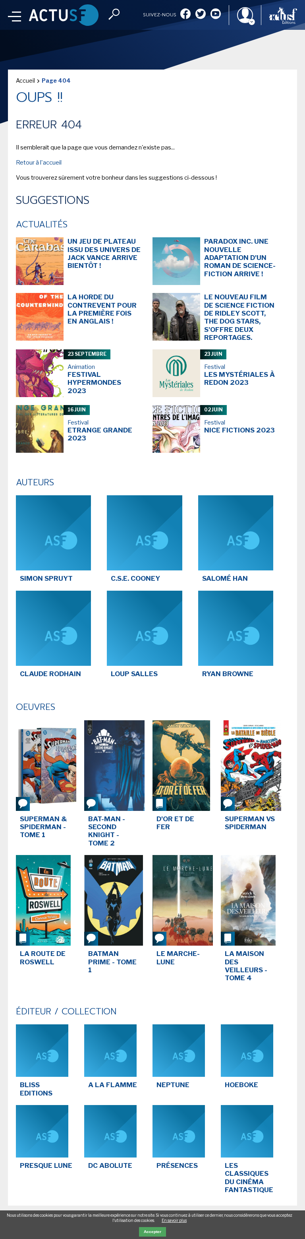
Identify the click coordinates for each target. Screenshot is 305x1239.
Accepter (152, 1231)
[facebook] (185, 14)
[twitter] (200, 14)
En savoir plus (174, 1220)
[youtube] (215, 14)
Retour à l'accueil (39, 162)
